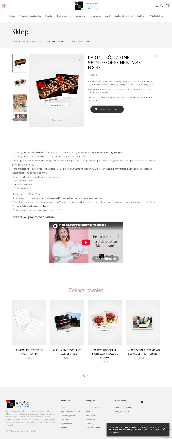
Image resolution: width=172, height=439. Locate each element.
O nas (63, 407)
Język (34, 41)
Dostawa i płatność (68, 415)
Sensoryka (90, 419)
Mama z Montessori (123, 407)
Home (15, 41)
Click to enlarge (80, 58)
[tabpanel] (29, 329)
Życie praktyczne (93, 428)
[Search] (161, 5)
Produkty (25, 41)
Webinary (90, 424)
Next (23, 119)
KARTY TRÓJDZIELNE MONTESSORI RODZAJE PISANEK (105, 354)
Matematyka (91, 415)
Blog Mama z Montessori (71, 411)
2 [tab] (87, 375)
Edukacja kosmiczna (94, 407)
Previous (16, 119)
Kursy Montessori (122, 411)
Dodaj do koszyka (108, 109)
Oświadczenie (66, 424)
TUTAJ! (57, 210)
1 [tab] (84, 375)
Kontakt (64, 428)
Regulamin (65, 419)
